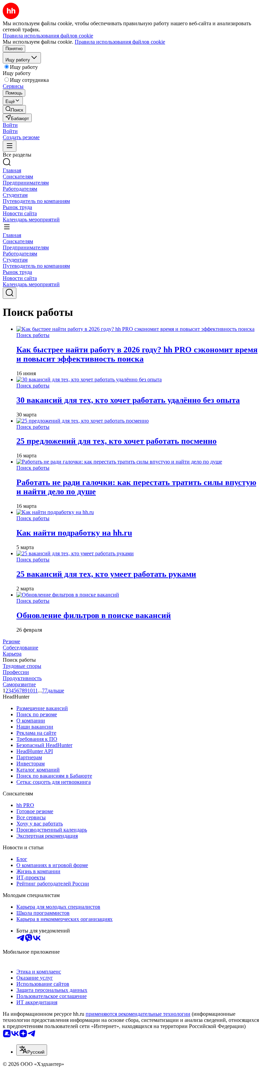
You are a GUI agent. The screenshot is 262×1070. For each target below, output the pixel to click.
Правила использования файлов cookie (120, 42)
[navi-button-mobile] (9, 146)
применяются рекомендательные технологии (138, 1014)
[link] (14, 109)
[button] (10, 125)
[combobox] (31, 1050)
